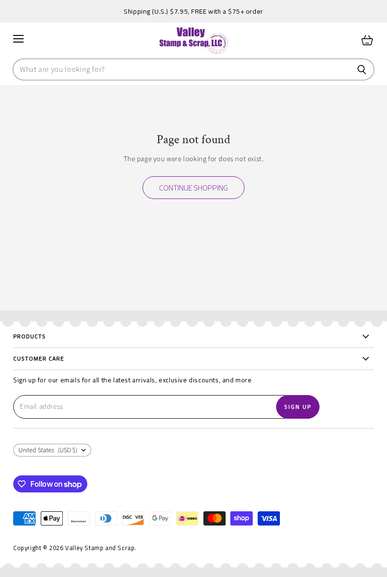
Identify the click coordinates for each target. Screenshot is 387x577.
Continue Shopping (193, 188)
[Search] (361, 69)
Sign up (297, 406)
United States (47, 450)
